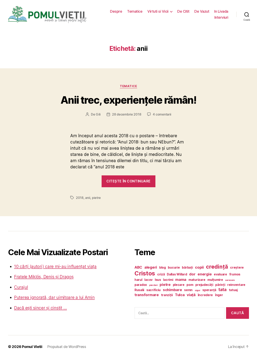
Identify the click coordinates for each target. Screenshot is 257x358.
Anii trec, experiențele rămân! (129, 100)
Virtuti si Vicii (157, 11)
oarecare (230, 280)
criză (161, 274)
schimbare (172, 289)
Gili (98, 114)
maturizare (197, 280)
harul (138, 280)
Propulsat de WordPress (66, 347)
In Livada (221, 11)
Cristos (145, 273)
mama (180, 279)
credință (217, 266)
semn (188, 290)
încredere (205, 295)
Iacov (148, 280)
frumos (234, 274)
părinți (220, 285)
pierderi (153, 285)
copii (199, 267)
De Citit (183, 11)
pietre (96, 198)
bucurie (174, 267)
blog (162, 267)
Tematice (134, 11)
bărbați (187, 267)
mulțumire (215, 280)
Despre (116, 11)
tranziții (167, 295)
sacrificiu (153, 290)
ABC (138, 267)
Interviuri (221, 17)
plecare (179, 285)
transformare (147, 295)
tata (222, 289)
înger (219, 295)
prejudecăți (204, 285)
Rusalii (139, 290)
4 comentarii (162, 114)
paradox (141, 285)
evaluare (220, 274)
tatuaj (233, 290)
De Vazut (201, 11)
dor (192, 274)
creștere (237, 267)
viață (191, 295)
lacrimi (168, 280)
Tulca (180, 295)
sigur (197, 290)
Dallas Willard (177, 274)
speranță (209, 290)
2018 (80, 198)
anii (87, 198)
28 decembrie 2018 (126, 114)
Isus (158, 280)
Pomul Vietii (32, 347)
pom (190, 285)
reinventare (236, 285)
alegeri (150, 267)
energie (205, 274)
